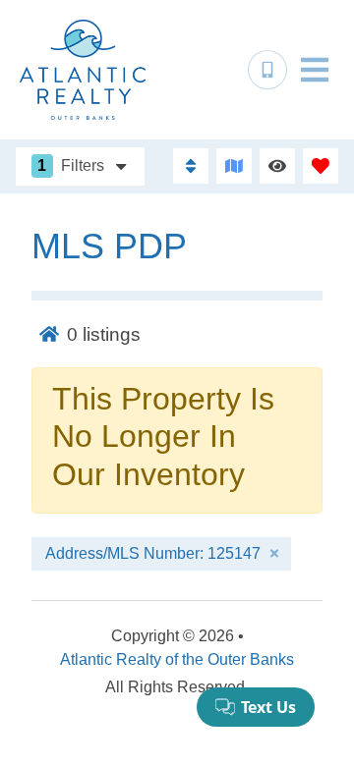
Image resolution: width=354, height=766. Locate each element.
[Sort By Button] (190, 166)
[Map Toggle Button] (234, 166)
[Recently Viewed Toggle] (277, 166)
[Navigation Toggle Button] (314, 69)
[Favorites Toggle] (320, 166)
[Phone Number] (267, 69)
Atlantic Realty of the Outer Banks (177, 659)
